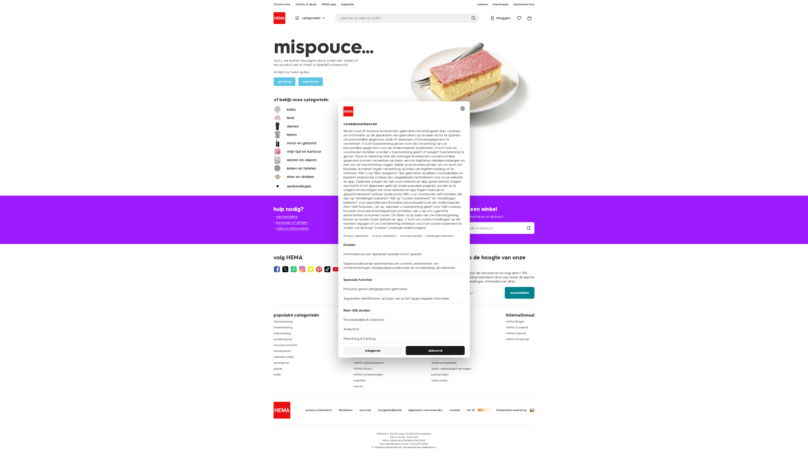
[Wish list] (519, 18)
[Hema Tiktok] (327, 269)
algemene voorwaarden (425, 410)
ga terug (284, 82)
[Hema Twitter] (285, 269)
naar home (311, 82)
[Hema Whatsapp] (294, 269)
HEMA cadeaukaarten (369, 363)
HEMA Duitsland (517, 327)
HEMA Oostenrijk (517, 339)
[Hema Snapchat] (311, 269)
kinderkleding (283, 327)
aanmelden (519, 293)
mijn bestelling (287, 217)
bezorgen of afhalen (292, 222)
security (365, 410)
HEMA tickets (363, 368)
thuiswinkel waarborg (511, 410)
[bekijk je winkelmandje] (529, 18)
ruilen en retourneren (292, 228)
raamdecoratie (284, 357)
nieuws (358, 386)
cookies (454, 410)
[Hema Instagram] (302, 269)
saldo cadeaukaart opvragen (451, 368)
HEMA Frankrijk (516, 333)
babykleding (282, 333)
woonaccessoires (285, 345)
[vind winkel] (528, 228)
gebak (278, 368)
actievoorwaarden (444, 363)
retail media (439, 380)
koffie (277, 374)
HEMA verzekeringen (368, 374)
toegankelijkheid (389, 410)
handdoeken (282, 351)
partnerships (439, 374)
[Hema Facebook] (277, 269)
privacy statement (319, 410)
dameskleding (283, 321)
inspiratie (360, 380)
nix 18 (471, 410)
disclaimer (346, 410)
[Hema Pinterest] (319, 269)
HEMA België (515, 321)
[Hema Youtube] (336, 269)
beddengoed (283, 339)
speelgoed (281, 363)
